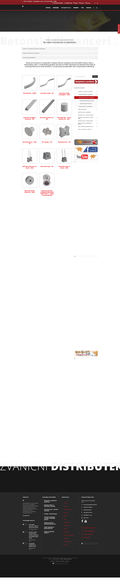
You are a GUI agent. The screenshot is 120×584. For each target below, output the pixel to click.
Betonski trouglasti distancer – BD (29, 118)
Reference (66, 512)
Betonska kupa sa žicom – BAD (64, 167)
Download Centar (67, 541)
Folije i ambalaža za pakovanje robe (49, 527)
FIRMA (61, 559)
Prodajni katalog (67, 509)
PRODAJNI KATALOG (66, 7)
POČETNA (48, 7)
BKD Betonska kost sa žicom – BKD (30, 167)
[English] (76, 3)
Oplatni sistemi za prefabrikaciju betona (50, 523)
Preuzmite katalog (58, 3)
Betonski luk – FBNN (29, 93)
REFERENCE (76, 7)
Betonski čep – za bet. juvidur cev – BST (64, 118)
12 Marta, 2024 (33, 529)
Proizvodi (62, 561)
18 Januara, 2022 (32, 549)
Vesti (65, 519)
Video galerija (67, 525)
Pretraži (95, 76)
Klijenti (65, 515)
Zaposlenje (66, 538)
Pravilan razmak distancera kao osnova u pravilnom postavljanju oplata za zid (33, 535)
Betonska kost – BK (64, 142)
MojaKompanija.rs (68, 559)
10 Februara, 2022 (32, 540)
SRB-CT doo (86, 517)
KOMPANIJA (56, 7)
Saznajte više (26, 515)
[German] (81, 3)
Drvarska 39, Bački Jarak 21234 (90, 504)
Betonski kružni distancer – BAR (30, 191)
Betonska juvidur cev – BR (47, 118)
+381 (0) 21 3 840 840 (87, 507)
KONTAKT (88, 7)
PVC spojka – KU (47, 142)
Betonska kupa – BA (47, 166)
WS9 (54, 559)
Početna (65, 503)
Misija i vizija (66, 532)
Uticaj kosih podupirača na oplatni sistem (32, 545)
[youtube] (97, 3)
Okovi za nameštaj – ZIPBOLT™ (49, 532)
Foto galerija (66, 522)
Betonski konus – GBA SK (30, 142)
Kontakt (65, 544)
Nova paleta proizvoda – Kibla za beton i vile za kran (33, 526)
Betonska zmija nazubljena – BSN (64, 93)
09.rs (57, 559)
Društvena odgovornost (69, 535)
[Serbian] (87, 3)
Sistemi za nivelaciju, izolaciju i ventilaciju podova (49, 518)
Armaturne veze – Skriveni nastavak (51, 510)
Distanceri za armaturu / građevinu (50, 501)
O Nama (65, 506)
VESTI (82, 7)
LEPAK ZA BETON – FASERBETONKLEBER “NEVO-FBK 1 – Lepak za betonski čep (47, 193)
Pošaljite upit (68, 3)
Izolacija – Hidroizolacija (50, 514)
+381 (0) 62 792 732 (87, 509)
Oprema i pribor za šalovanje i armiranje (49, 505)
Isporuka (66, 528)
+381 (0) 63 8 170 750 (87, 512)
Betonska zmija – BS (46, 93)
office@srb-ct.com (38, 1)
